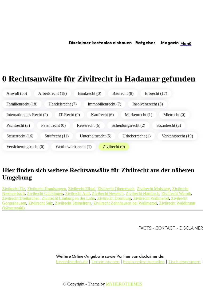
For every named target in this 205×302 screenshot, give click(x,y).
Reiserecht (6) (88, 125)
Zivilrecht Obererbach (116, 188)
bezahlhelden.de (72, 261)
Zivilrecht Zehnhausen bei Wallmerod (125, 203)
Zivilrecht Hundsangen (46, 188)
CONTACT (165, 228)
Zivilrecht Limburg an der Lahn (68, 198)
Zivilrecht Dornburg (114, 198)
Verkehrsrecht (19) (177, 136)
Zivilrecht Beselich (108, 193)
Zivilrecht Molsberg (153, 188)
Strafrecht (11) (57, 136)
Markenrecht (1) (138, 114)
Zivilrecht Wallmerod (151, 198)
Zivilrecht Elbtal (81, 188)
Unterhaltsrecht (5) (95, 136)
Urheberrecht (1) (137, 136)
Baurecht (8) (122, 93)
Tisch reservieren (184, 261)
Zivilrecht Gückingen (45, 193)
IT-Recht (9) (69, 114)
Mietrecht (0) (174, 114)
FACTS (145, 228)
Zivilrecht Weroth (176, 193)
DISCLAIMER (191, 228)
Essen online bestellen (144, 261)
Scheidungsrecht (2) (128, 125)
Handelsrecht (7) (63, 104)
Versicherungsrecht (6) (25, 146)
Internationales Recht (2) (27, 114)
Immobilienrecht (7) (104, 104)
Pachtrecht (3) (18, 125)
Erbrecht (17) (156, 93)
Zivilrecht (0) (114, 146)
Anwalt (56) (16, 93)
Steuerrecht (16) (19, 136)
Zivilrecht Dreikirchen (21, 198)
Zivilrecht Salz (40, 203)
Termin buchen (105, 261)
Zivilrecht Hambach (142, 193)
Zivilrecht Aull (77, 193)
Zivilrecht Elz (13, 188)
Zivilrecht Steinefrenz (73, 203)
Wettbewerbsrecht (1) (74, 146)
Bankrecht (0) (89, 93)
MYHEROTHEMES (124, 284)
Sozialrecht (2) (168, 125)
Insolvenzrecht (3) (147, 104)
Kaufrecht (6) (102, 114)
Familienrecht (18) (21, 104)
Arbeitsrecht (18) (52, 93)
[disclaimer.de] (29, 43)
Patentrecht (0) (53, 125)
